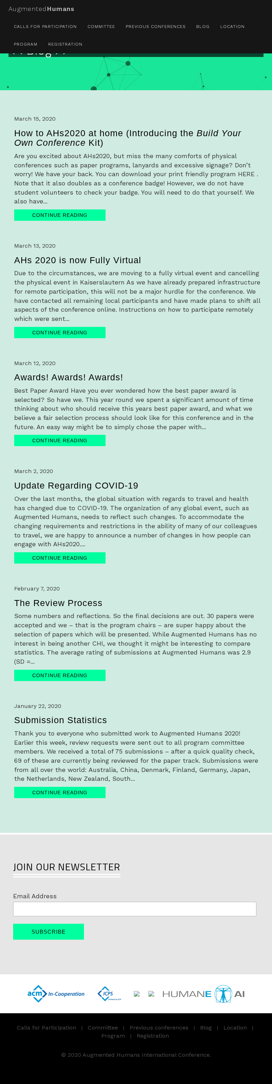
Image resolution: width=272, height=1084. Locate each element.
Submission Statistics (60, 720)
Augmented (41, 8)
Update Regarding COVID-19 (76, 485)
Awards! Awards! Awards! (68, 377)
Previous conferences (156, 26)
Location (232, 26)
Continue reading (59, 215)
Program (26, 44)
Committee (101, 26)
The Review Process (58, 603)
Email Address (35, 896)
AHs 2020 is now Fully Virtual (77, 260)
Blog (203, 26)
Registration (65, 44)
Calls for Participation (45, 26)
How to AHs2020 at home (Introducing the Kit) (127, 138)
